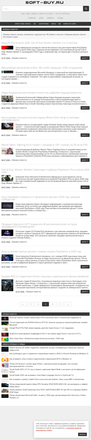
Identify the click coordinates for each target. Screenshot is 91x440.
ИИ (59, 24)
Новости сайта (69, 24)
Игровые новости (19, 58)
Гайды (60, 18)
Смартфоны (44, 24)
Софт (41, 18)
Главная (32, 18)
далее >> (85, 58)
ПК (35, 24)
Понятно (82, 434)
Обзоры (50, 18)
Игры (53, 24)
